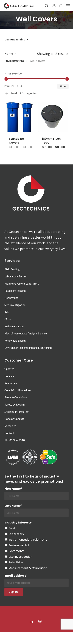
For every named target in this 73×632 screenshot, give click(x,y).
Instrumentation (14, 326)
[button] (68, 5)
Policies (9, 376)
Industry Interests (18, 522)
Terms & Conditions (15, 397)
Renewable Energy (15, 340)
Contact (9, 433)
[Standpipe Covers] (19, 117)
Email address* (16, 576)
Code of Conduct (14, 418)
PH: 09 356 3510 (14, 440)
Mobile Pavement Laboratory (21, 283)
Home (8, 53)
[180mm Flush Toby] (53, 117)
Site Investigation (15, 304)
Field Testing (12, 269)
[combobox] (16, 39)
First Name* (13, 489)
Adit (6, 312)
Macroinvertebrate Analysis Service (25, 333)
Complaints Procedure (17, 390)
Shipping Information (16, 411)
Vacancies (10, 425)
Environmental (14, 61)
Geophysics (11, 297)
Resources (10, 383)
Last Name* (13, 506)
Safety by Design (14, 404)
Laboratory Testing (15, 276)
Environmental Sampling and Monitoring (28, 347)
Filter (63, 86)
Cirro (7, 319)
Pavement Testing (15, 290)
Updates (9, 368)
